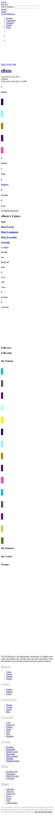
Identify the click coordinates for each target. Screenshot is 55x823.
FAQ (8, 801)
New (3, 221)
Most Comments (9, 232)
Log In (4, 2)
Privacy (9, 796)
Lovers (9, 709)
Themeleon (10, 774)
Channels (10, 23)
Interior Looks (12, 752)
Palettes (4, 92)
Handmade (10, 749)
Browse (9, 18)
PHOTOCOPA (12, 776)
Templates (4, 184)
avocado (5, 242)
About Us (10, 791)
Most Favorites (9, 237)
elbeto (6, 70)
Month (6, 211)
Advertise (10, 789)
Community (11, 20)
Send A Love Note (8, 64)
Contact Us (10, 794)
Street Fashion (12, 756)
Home (8, 729)
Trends (9, 25)
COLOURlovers (8, 14)
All (2, 211)
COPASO (10, 778)
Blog (8, 712)
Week (12, 211)
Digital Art (10, 725)
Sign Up (4, 4)
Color (3, 174)
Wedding (9, 736)
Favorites (4, 195)
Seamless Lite (11, 772)
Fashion (9, 727)
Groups (9, 707)
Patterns (4, 163)
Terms (8, 798)
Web (8, 734)
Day (17, 211)
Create (3, 12)
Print (8, 732)
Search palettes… (8, 7)
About (5, 784)
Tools (8, 27)
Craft (8, 722)
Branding (10, 747)
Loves (3, 206)
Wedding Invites (12, 761)
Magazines (10, 754)
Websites (9, 758)
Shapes (9, 679)
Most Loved (7, 227)
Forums (9, 705)
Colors (9, 672)
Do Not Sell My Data (43, 812)
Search (4, 9)
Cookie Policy (12, 803)
